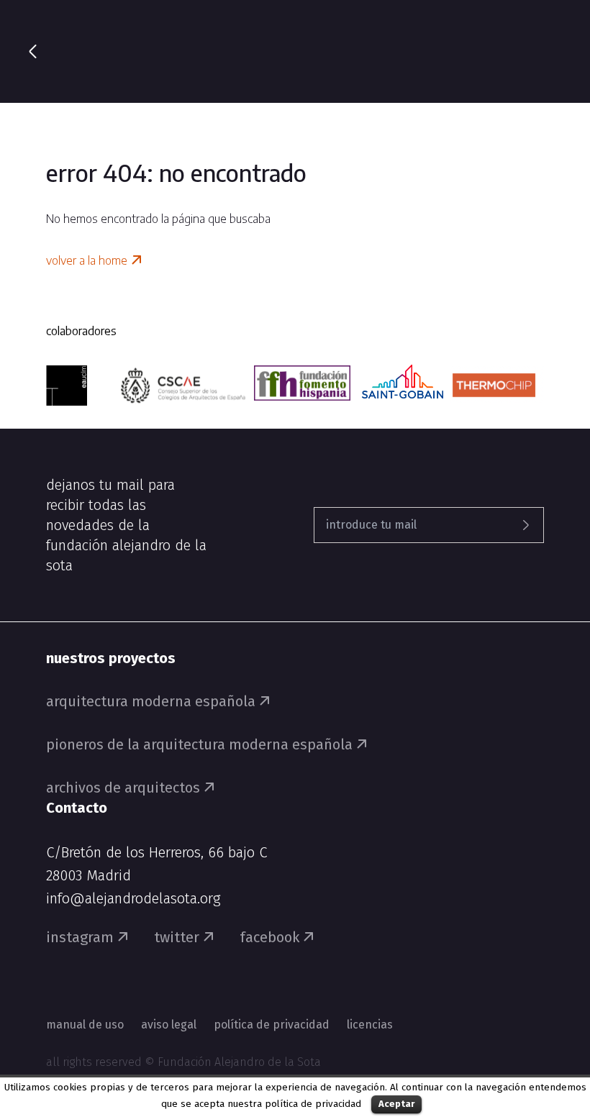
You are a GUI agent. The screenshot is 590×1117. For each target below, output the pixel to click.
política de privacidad (313, 1104)
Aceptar (396, 1103)
